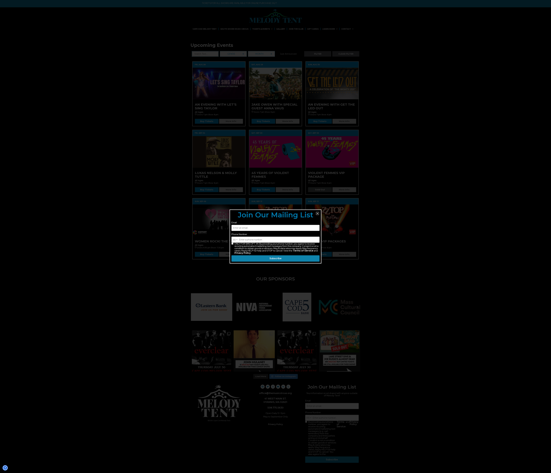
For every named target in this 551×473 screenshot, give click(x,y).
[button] (317, 213)
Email (234, 222)
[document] (275, 236)
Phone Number (239, 234)
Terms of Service (303, 250)
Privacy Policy (242, 253)
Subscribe (275, 258)
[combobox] (235, 240)
